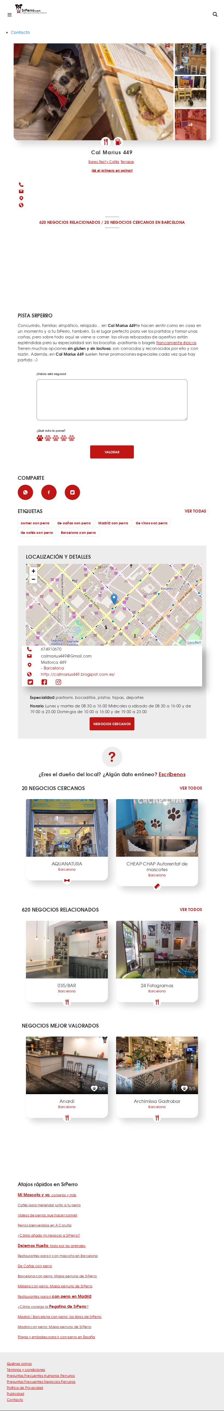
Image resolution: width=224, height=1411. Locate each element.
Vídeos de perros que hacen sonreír (47, 1215)
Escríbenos (172, 774)
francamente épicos (176, 342)
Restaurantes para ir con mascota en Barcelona (58, 1255)
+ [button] (33, 571)
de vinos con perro (151, 522)
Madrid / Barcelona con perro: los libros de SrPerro (60, 1316)
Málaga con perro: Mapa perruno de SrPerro (55, 1286)
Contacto (20, 32)
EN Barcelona (170, 222)
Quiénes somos (19, 1363)
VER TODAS (195, 511)
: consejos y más (47, 1194)
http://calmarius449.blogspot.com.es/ (78, 674)
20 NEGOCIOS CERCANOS (129, 222)
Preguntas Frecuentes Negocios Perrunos (41, 1381)
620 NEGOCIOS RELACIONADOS (69, 222)
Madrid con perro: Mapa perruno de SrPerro (54, 1326)
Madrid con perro (113, 522)
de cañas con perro (74, 522)
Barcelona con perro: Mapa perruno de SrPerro (57, 1275)
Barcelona (54, 668)
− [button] (33, 579)
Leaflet (194, 642)
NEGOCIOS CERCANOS (112, 723)
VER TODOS (191, 788)
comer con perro (35, 522)
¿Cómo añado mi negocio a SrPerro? (49, 1235)
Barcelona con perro (78, 532)
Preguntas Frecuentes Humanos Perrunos (41, 1375)
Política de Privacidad (25, 1387)
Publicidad (15, 1393)
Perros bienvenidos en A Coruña (45, 1225)
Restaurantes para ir (54, 1296)
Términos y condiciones (26, 1369)
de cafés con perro (37, 532)
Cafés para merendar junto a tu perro (49, 1204)
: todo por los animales (52, 1245)
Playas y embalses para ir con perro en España (56, 1336)
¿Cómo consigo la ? (53, 1306)
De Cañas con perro (35, 1265)
